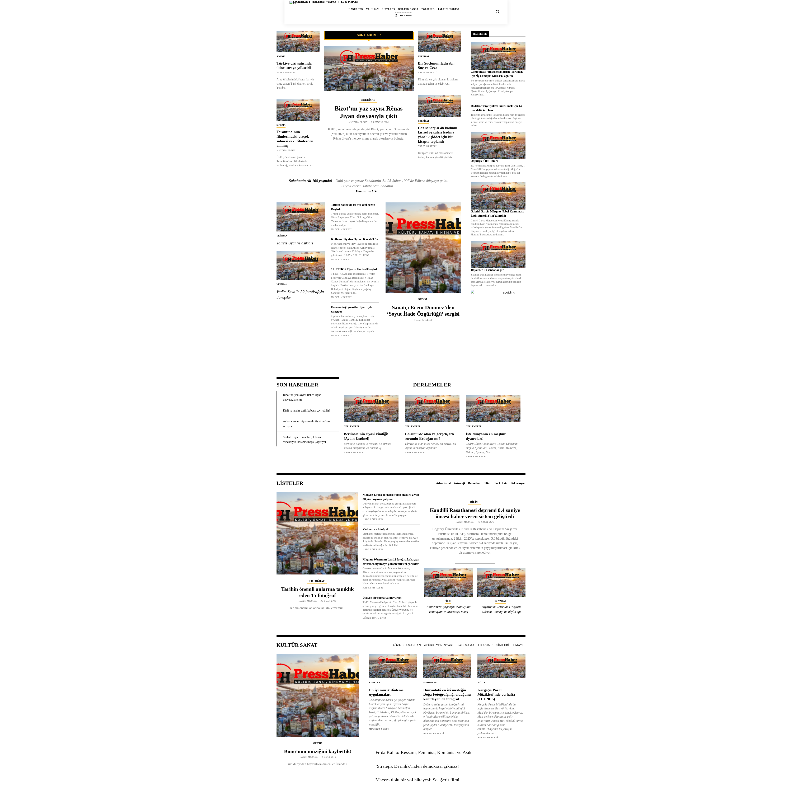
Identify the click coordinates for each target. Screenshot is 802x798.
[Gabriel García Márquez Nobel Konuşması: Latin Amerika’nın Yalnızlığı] (498, 196)
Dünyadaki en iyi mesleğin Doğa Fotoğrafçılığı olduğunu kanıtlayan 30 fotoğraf (447, 694)
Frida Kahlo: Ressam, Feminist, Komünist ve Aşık (423, 752)
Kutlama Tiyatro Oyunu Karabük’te (354, 239)
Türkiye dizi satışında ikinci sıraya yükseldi (294, 65)
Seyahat (500, 601)
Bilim (474, 502)
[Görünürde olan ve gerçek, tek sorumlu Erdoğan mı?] (432, 408)
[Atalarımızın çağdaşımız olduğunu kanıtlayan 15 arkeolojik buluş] (448, 582)
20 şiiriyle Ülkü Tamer (484, 161)
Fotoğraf (317, 581)
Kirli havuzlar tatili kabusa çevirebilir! (306, 410)
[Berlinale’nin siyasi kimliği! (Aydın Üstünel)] (371, 408)
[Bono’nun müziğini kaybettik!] (318, 695)
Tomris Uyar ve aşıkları (295, 243)
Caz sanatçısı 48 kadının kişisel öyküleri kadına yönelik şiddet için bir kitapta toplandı (437, 135)
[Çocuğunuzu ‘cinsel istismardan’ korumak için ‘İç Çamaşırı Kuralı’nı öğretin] (498, 56)
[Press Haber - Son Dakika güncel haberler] (302, 11)
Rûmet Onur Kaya (374, 618)
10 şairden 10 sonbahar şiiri (487, 270)
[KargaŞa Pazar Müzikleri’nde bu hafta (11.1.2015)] (501, 666)
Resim (422, 299)
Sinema (281, 56)
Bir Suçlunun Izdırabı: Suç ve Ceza (436, 65)
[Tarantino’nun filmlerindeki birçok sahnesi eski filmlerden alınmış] (298, 110)
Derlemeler (352, 426)
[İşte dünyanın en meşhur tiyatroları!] (493, 408)
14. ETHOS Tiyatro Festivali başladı (354, 269)
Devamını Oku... (369, 191)
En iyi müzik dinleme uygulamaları (386, 692)
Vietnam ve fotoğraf (375, 529)
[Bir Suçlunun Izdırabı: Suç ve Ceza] (439, 41)
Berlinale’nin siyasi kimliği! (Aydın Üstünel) (366, 436)
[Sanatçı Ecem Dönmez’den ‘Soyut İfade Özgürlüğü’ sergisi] (423, 247)
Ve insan (282, 235)
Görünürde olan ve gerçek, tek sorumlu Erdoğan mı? (429, 436)
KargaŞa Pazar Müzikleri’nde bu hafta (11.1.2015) (496, 694)
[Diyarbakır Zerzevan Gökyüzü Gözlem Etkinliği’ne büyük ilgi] (501, 582)
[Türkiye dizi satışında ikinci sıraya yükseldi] (298, 41)
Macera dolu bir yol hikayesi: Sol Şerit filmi (417, 779)
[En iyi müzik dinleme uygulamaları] (393, 666)
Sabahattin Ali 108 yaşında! (310, 181)
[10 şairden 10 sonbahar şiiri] (498, 254)
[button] (497, 12)
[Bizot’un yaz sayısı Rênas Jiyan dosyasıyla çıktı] (369, 68)
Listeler (374, 682)
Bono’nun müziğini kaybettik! (318, 751)
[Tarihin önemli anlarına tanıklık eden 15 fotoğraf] (317, 533)
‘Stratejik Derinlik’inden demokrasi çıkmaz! (417, 766)
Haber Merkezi (286, 72)
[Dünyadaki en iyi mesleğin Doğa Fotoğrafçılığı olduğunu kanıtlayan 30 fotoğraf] (447, 666)
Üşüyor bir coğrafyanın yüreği (382, 597)
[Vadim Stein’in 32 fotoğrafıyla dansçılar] (301, 265)
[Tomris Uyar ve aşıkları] (301, 216)
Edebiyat (368, 99)
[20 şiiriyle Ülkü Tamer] (498, 145)
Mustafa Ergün (286, 150)
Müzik (317, 743)
